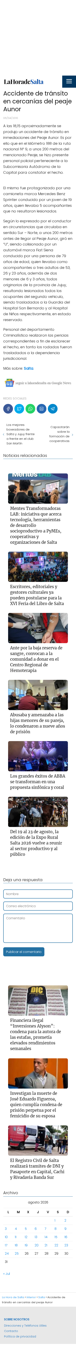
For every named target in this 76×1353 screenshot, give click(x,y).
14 (46, 1237)
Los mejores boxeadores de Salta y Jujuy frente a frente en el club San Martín (20, 434)
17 (6, 1245)
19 (26, 1245)
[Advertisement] (38, 38)
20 (37, 1245)
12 (26, 1237)
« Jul (6, 1273)
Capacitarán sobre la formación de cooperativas (59, 434)
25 (17, 1253)
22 (56, 1245)
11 (15, 1237)
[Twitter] (19, 409)
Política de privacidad (20, 1336)
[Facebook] (8, 409)
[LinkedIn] (41, 409)
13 (36, 1237)
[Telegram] (53, 409)
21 (46, 1245)
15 (56, 1237)
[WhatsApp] (30, 409)
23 (66, 1245)
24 (7, 1253)
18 (16, 1245)
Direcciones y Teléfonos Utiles (25, 1326)
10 (6, 1237)
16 (65, 1237)
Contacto (11, 1331)
